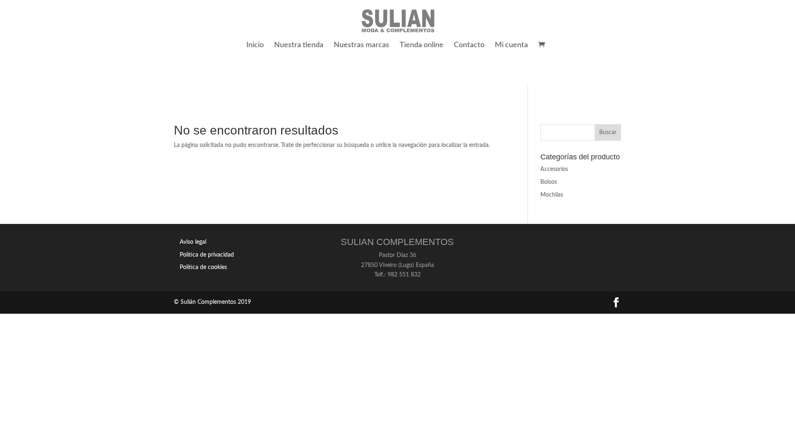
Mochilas (551, 195)
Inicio (255, 45)
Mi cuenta (511, 45)
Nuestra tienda (298, 45)
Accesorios (554, 169)
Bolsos (548, 182)
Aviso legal (193, 242)
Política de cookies (203, 267)
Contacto (469, 45)
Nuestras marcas (361, 45)
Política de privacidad (207, 255)
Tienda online (421, 45)
